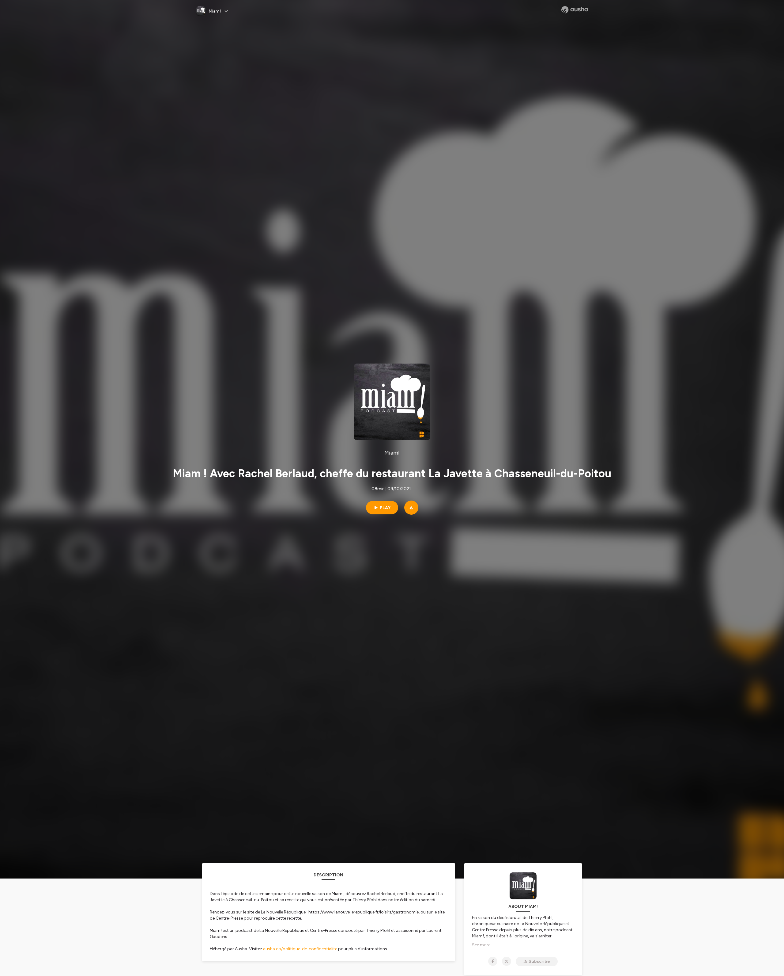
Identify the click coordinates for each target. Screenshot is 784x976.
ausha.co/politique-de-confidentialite (300, 948)
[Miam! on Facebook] (492, 961)
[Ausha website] (574, 9)
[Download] (411, 508)
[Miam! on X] (506, 961)
